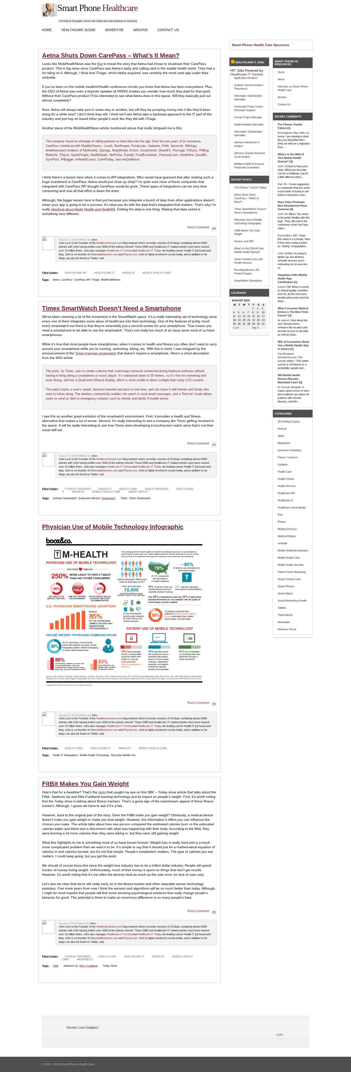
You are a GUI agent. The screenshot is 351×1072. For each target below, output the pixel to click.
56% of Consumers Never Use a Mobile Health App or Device (293, 345)
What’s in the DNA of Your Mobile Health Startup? (291, 158)
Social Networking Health (292, 600)
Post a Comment (198, 227)
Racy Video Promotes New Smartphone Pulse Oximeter (292, 206)
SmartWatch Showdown (248, 280)
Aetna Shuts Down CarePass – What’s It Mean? (111, 55)
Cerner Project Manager (248, 117)
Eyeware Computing (289, 450)
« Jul (236, 327)
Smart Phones (286, 586)
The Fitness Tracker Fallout (250, 187)
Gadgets (104, 488)
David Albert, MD (287, 235)
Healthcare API (75, 272)
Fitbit (55, 965)
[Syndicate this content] (232, 62)
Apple (281, 435)
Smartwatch (108, 498)
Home (47, 30)
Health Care (128, 488)
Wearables (85, 959)
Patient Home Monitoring (292, 572)
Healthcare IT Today (149, 250)
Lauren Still (284, 286)
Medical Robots (287, 536)
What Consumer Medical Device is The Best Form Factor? (293, 312)
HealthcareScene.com (109, 242)
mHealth (128, 272)
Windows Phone (287, 629)
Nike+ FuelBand (88, 965)
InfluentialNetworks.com (104, 254)
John (94, 239)
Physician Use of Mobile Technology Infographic (112, 526)
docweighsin (285, 132)
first (100, 64)
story (102, 792)
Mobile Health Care (157, 272)
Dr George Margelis (289, 387)
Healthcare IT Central (119, 250)
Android (282, 428)
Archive (140, 30)
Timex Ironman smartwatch (95, 353)
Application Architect (245, 77)
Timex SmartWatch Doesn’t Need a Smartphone (111, 308)
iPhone (282, 521)
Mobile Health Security (290, 564)
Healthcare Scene (78, 30)
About (281, 79)
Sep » (255, 327)
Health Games (286, 478)
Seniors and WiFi (244, 241)
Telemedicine (285, 614)
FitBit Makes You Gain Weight (85, 783)
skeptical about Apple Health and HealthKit (83, 209)
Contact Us (168, 30)
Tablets (282, 607)
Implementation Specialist (248, 124)
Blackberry (284, 443)
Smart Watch (138, 491)
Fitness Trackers (77, 488)
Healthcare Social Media (292, 507)
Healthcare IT (104, 272)
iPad (280, 514)
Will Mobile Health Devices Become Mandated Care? (289, 379)
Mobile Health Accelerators (293, 550)
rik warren (283, 320)
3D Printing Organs (289, 421)
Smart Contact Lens (289, 579)
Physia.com (130, 254)
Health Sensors (156, 488)
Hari (280, 184)
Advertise (114, 30)
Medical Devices (287, 529)
